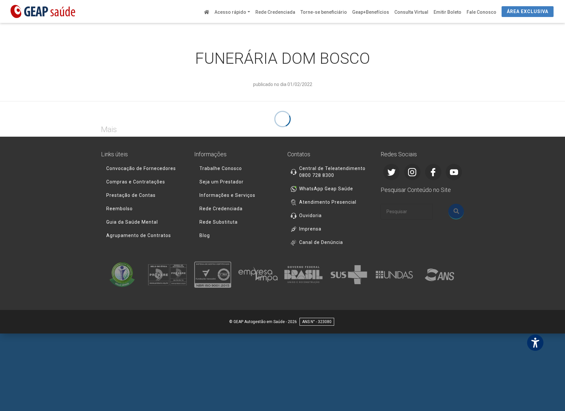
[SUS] (350, 274)
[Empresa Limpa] (259, 274)
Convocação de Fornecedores (141, 168)
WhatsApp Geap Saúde (326, 188)
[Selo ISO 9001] (214, 274)
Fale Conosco (481, 12)
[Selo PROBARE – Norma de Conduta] (169, 274)
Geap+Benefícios (370, 12)
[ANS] (441, 274)
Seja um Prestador (221, 181)
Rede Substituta (218, 222)
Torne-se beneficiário (323, 12)
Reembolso (119, 208)
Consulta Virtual (411, 12)
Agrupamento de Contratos (138, 235)
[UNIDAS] (396, 274)
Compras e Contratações (135, 181)
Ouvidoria (310, 215)
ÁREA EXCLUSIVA (527, 11)
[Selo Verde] (123, 274)
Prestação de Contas (131, 195)
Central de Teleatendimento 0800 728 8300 (332, 172)
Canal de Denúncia (321, 242)
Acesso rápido (230, 12)
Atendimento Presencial (327, 202)
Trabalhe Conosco (220, 168)
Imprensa (310, 228)
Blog (204, 235)
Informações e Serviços (227, 195)
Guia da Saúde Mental (132, 222)
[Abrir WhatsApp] (548, 394)
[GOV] (305, 274)
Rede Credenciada (275, 12)
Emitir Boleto (447, 12)
